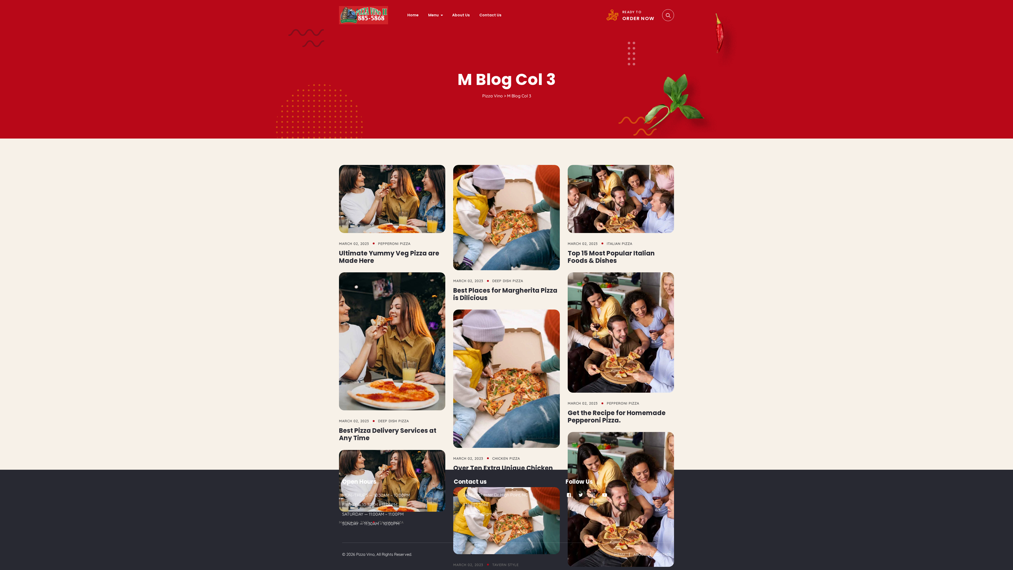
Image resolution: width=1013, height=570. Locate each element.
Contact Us (490, 15)
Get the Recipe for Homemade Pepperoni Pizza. (617, 416)
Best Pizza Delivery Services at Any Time (387, 434)
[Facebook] (569, 495)
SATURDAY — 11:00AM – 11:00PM (373, 514)
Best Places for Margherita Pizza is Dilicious (505, 294)
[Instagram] (592, 495)
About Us (461, 15)
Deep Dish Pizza (507, 281)
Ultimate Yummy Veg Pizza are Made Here (389, 257)
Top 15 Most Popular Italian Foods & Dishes (611, 257)
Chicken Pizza (506, 458)
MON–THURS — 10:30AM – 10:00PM (376, 495)
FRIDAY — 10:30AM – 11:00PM (369, 504)
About (639, 554)
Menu (433, 15)
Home (413, 15)
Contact (662, 554)
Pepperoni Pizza (394, 243)
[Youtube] (604, 495)
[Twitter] (580, 495)
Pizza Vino (365, 554)
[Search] (668, 15)
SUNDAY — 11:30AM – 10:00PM (370, 523)
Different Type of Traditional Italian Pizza (385, 536)
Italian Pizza (619, 243)
